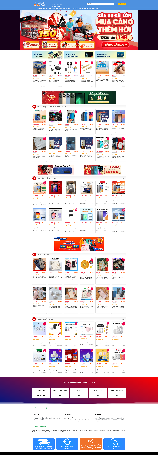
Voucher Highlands (56, 6)
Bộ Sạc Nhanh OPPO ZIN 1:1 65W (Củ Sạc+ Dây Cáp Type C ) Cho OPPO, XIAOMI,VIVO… (55, 370)
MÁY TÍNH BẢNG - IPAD (46, 178)
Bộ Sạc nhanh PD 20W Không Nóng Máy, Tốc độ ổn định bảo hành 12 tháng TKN (70, 370)
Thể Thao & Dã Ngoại (83, 8)
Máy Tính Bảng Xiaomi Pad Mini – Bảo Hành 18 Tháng (39, 228)
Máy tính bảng (35, 204)
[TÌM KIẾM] (115, 4)
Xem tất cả (123, 178)
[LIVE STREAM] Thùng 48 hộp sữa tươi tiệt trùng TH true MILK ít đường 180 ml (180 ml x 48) (102, 80)
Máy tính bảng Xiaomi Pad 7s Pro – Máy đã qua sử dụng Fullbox (102, 228)
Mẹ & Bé (75, 8)
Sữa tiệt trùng (99, 83)
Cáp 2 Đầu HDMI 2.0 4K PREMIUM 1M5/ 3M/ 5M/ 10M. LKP (39, 81)
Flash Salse (62, 2)
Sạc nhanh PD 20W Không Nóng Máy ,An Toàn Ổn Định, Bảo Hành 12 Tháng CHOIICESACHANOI (39, 343)
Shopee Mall (55, 2)
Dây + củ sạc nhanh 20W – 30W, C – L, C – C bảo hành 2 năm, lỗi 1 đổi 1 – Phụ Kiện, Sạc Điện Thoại (102, 370)
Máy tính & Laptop (67, 8)
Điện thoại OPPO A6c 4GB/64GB (118, 128)
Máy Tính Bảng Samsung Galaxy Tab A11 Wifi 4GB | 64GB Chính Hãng (86, 228)
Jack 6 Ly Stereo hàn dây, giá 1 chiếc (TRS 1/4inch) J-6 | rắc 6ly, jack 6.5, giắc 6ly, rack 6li (118, 81)
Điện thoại (35, 132)
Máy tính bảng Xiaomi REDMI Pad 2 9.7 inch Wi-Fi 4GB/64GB (39, 202)
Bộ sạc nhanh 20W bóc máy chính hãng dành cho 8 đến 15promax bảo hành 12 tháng (102, 343)
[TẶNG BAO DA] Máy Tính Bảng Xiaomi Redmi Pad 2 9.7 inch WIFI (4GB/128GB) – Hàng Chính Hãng (118, 229)
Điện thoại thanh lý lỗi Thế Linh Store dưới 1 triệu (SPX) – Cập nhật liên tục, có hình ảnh (54, 130)
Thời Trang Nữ (38, 8)
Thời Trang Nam (47, 8)
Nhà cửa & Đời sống (93, 8)
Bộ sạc (34, 345)
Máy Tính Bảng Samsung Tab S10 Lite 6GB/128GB (54, 228)
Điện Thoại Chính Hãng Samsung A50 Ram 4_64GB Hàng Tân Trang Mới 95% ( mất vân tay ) (86, 129)
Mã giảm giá (122, 3)
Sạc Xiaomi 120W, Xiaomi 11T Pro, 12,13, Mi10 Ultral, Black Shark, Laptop (86, 370)
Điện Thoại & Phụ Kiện (57, 8)
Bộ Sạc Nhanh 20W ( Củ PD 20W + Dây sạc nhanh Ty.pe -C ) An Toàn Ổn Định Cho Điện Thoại (118, 343)
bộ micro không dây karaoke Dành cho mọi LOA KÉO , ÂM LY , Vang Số (71, 81)
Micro (66, 84)
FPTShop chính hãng (57, 4)
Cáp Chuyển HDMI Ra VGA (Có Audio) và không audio (54, 81)
